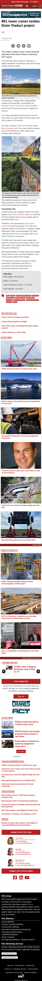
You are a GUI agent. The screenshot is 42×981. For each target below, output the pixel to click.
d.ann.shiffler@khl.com (26, 843)
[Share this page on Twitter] (18, 46)
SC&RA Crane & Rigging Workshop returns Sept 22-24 (25, 669)
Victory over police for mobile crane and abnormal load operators (21, 805)
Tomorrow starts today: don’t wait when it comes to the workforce (21, 471)
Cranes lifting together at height (14, 321)
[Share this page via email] (29, 46)
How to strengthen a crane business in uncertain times (20, 652)
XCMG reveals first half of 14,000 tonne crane (19, 369)
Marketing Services (9, 953)
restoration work (11, 128)
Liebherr (12, 295)
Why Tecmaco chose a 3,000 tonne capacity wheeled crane (18, 796)
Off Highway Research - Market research (18, 940)
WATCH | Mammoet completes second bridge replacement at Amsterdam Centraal (19, 617)
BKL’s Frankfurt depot (21, 214)
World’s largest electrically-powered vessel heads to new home (21, 402)
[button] (38, 671)
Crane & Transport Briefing (12, 924)
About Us (10, 965)
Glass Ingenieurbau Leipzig (23, 295)
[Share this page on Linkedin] (23, 46)
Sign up (21, 696)
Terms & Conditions (30, 972)
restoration (9, 299)
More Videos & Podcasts (31, 658)
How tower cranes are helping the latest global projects (20, 327)
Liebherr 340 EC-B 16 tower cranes (16, 106)
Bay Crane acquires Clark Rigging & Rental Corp (20, 810)
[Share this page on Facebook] (13, 46)
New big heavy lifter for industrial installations (20, 801)
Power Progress (8, 937)
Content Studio (33, 969)
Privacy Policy (19, 965)
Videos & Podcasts (9, 550)
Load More (21, 751)
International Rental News (12, 932)
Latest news (6, 337)
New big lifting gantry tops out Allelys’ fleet (18, 540)
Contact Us (8, 969)
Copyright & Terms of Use (13, 972)
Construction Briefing (10, 927)
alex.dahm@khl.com (25, 854)
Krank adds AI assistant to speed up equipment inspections (20, 437)
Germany (8, 302)
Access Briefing (8, 922)
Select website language (19, 2)
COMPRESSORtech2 (10, 935)
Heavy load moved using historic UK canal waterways (17, 785)
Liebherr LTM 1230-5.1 (32, 299)
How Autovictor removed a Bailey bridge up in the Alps (21, 506)
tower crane (35, 295)
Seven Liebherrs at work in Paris (14, 332)
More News (37, 545)
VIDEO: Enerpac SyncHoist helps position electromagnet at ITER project (17, 582)
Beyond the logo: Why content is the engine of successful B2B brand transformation (19, 824)
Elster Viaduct (10, 297)
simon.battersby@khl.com (26, 865)
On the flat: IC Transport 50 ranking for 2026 (19, 814)
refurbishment (30, 297)
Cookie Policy (30, 965)
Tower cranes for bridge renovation (15, 317)
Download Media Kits (10, 957)
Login (34, 6)
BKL (7, 295)
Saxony (15, 302)
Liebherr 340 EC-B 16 (19, 299)
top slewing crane (20, 297)
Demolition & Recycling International (16, 929)
